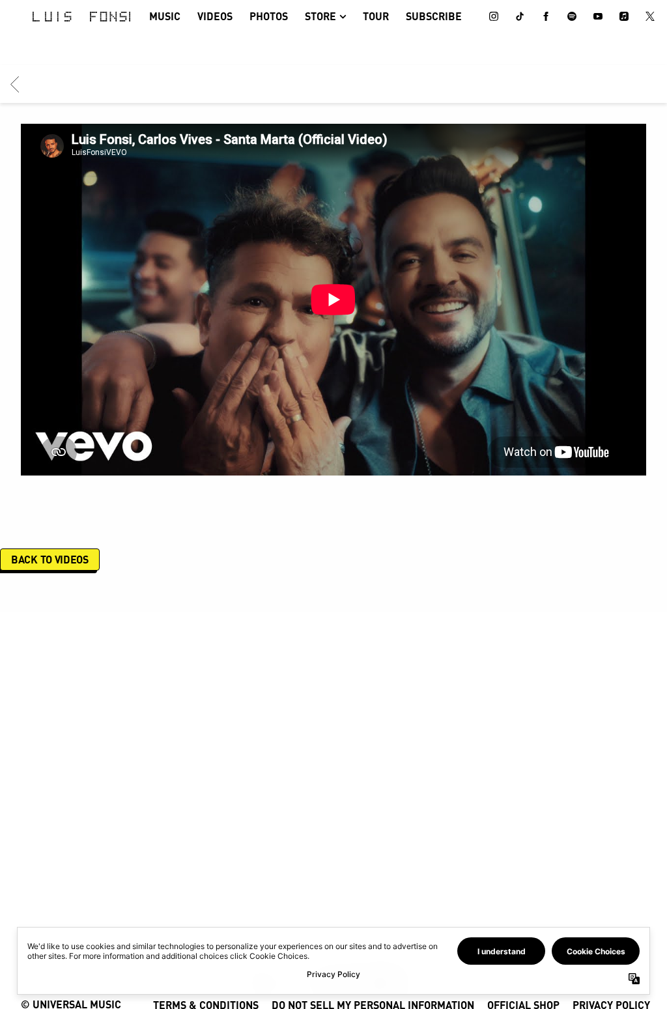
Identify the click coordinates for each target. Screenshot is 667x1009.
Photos (268, 16)
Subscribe (434, 16)
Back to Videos (50, 559)
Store (320, 16)
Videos (215, 16)
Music (164, 16)
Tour (376, 16)
